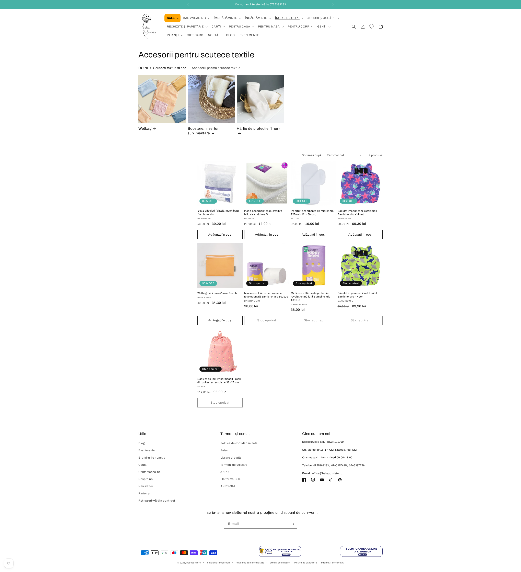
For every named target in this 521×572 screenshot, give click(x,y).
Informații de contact (332, 562)
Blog (141, 443)
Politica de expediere (305, 562)
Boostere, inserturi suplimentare (204, 130)
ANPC (224, 471)
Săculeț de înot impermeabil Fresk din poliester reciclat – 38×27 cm (219, 381)
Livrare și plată (230, 457)
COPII (143, 68)
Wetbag (145, 128)
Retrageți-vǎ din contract (156, 500)
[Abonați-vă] (292, 524)
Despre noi (145, 479)
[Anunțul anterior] (188, 4)
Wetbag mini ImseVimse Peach (217, 293)
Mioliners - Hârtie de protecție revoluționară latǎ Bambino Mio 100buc (310, 296)
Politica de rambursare (218, 562)
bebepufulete (193, 562)
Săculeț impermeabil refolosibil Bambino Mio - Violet (357, 212)
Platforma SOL (230, 479)
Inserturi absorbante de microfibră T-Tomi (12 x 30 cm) (312, 212)
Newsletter (145, 486)
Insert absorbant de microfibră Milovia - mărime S (263, 212)
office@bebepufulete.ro (327, 473)
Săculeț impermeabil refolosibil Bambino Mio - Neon (357, 295)
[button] (172, 18)
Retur (224, 450)
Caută (142, 464)
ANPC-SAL (228, 486)
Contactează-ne (149, 471)
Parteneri (144, 493)
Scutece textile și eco (169, 68)
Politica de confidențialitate (239, 443)
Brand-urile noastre (151, 457)
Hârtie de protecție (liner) (258, 128)
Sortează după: (312, 155)
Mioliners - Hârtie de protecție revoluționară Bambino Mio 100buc (266, 295)
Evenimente (146, 450)
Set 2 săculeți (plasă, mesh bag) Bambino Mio (218, 212)
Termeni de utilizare (234, 464)
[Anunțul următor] (332, 4)
